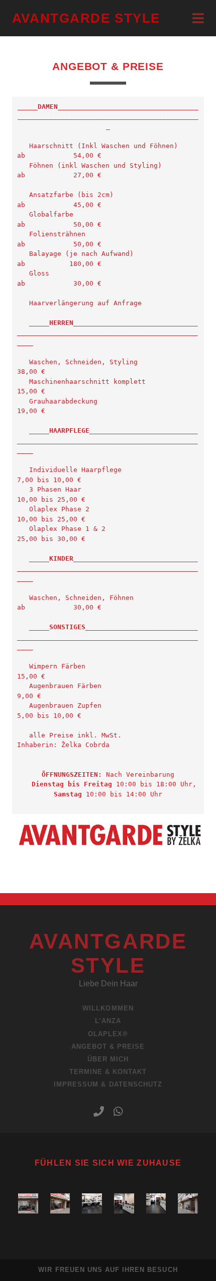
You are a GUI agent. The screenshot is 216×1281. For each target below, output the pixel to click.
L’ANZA (108, 1021)
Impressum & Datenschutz (108, 1084)
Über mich (108, 1059)
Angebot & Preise (108, 1046)
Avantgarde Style (86, 18)
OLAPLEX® (108, 1034)
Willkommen (107, 1008)
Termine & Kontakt (108, 1071)
